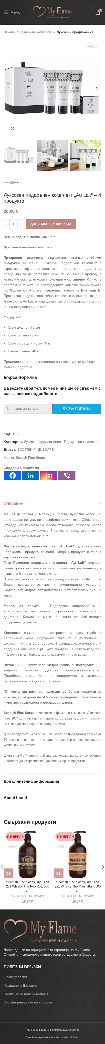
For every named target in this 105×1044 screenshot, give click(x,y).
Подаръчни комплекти (36, 32)
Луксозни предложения (75, 32)
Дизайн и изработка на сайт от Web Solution (52, 1037)
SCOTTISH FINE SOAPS (27, 896)
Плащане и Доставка (20, 985)
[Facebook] (12, 475)
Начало (10, 32)
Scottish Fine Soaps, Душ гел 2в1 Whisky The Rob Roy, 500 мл (27, 886)
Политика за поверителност (26, 994)
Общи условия (15, 977)
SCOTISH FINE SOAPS (35, 449)
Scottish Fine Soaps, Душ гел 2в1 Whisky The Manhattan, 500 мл (78, 886)
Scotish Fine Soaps (31, 457)
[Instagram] (48, 475)
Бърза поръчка (77, 409)
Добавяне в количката (51, 224)
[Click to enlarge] (12, 129)
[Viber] (66, 475)
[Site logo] (52, 12)
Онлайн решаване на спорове (28, 1002)
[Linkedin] (30, 475)
